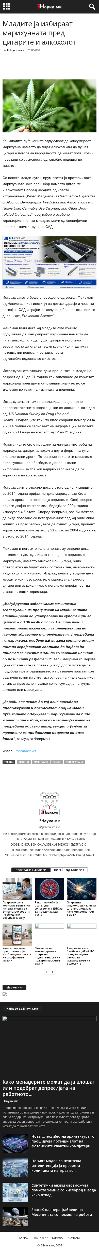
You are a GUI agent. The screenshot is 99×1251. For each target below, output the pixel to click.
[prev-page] (46, 972)
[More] (49, 69)
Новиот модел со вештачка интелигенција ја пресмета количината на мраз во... (56, 1165)
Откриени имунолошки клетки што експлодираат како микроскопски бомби (81, 908)
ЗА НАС (23, 1238)
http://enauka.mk (49, 827)
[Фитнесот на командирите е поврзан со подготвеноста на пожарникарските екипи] (49, 935)
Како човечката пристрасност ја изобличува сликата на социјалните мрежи (17, 954)
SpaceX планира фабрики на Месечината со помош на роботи (61, 1212)
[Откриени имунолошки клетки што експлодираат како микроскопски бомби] (81, 889)
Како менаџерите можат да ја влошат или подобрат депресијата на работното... (49, 1088)
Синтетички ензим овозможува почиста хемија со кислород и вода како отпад (63, 1190)
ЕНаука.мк (14, 50)
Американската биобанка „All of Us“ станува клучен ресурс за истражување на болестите (80, 955)
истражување (74, 762)
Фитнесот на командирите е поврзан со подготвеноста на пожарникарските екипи (47, 955)
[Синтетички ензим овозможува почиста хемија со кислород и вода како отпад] (15, 1192)
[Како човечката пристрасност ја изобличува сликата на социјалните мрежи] (17, 935)
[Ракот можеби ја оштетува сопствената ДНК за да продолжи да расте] (49, 889)
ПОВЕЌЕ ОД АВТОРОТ (69, 870)
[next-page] (52, 972)
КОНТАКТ (74, 1238)
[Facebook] (37, 69)
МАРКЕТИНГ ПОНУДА (48, 1238)
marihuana (41, 762)
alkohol (24, 762)
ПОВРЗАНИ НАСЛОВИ (30, 870)
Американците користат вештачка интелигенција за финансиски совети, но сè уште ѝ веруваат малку (16, 909)
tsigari (56, 762)
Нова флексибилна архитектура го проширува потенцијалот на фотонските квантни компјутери (62, 1141)
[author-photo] (49, 803)
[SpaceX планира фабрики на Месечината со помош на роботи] (15, 1216)
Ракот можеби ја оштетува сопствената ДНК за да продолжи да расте (48, 908)
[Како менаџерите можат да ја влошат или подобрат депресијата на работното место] (49, 1046)
